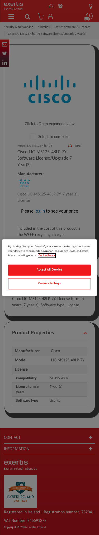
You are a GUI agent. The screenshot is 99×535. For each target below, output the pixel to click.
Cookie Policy (47, 255)
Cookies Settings (49, 283)
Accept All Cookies (49, 269)
